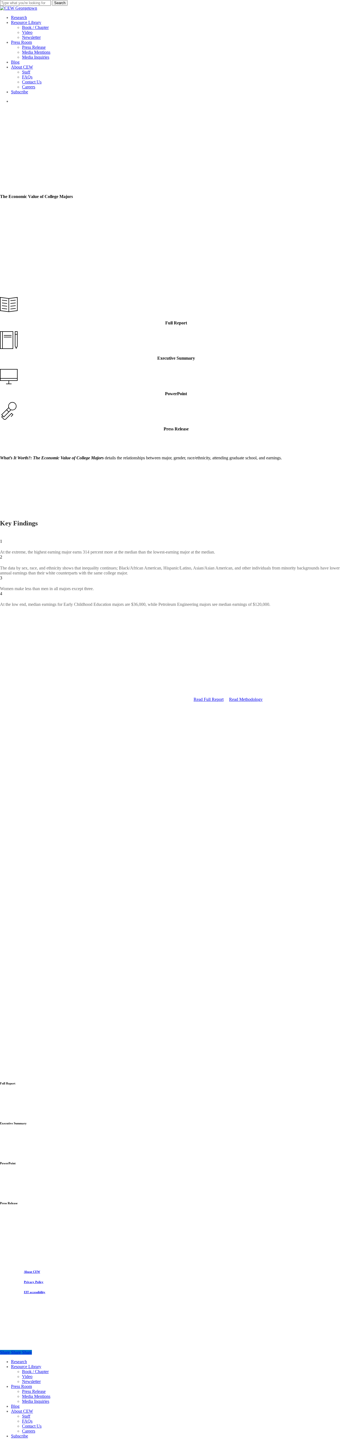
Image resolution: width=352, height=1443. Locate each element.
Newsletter (31, 1381)
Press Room (21, 1386)
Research (19, 1361)
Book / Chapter (35, 1371)
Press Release (34, 1391)
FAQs (27, 1421)
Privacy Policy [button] (33, 1282)
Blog (15, 1406)
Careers (28, 1431)
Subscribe (19, 1436)
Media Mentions (36, 1396)
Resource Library (26, 1366)
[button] (209, 699)
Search (59, 3)
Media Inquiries (35, 1401)
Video (27, 1376)
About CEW (22, 1411)
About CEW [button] (32, 1271)
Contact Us (32, 1426)
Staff (26, 1416)
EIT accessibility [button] (34, 1292)
